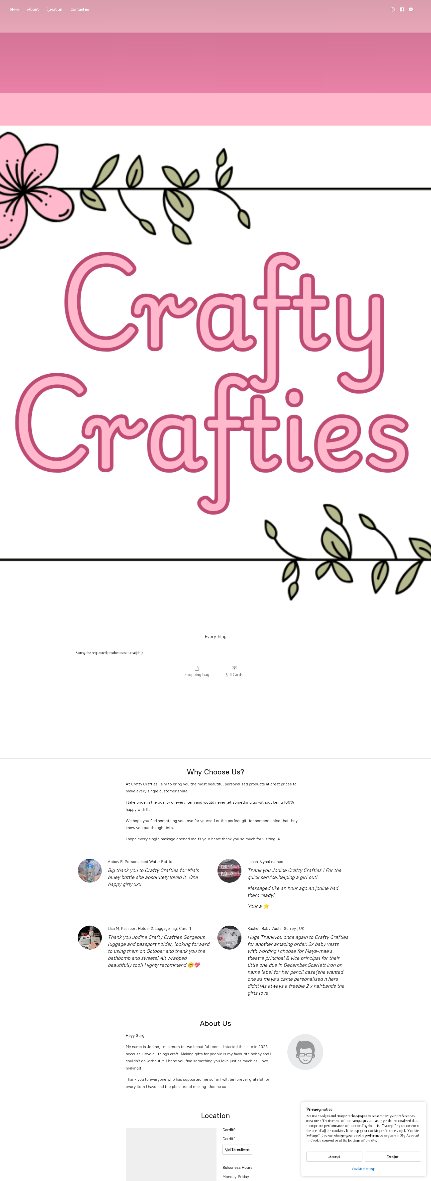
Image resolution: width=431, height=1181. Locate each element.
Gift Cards (234, 674)
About (33, 9)
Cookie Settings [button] (363, 1169)
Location (54, 9)
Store (14, 9)
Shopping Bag (197, 674)
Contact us (80, 9)
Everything (215, 636)
